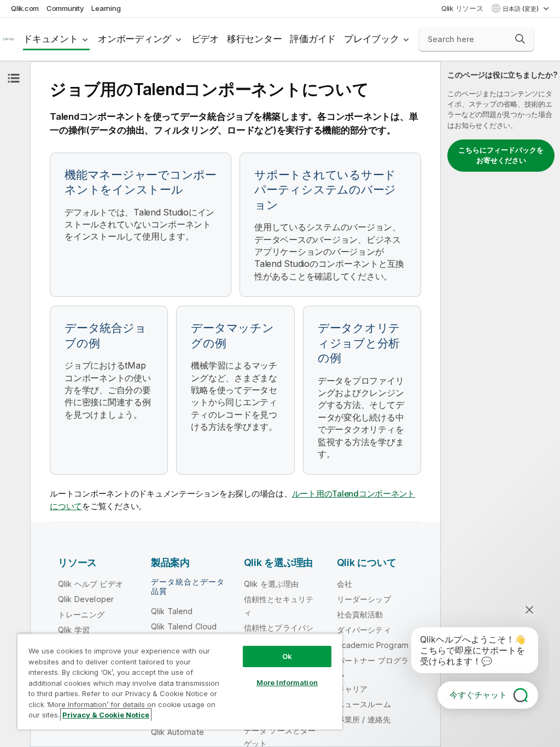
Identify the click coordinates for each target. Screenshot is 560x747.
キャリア (352, 688)
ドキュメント (50, 38)
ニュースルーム (364, 704)
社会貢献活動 (360, 614)
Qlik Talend (172, 611)
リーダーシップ (364, 599)
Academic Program (373, 645)
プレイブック (371, 38)
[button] (520, 38)
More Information (287, 682)
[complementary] (500, 404)
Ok (287, 656)
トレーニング (81, 614)
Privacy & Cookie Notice (105, 714)
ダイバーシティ (364, 629)
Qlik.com (25, 8)
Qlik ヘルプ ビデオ (90, 583)
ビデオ (205, 38)
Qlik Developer (86, 599)
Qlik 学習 (74, 629)
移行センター (254, 38)
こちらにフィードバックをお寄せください (501, 155)
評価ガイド (313, 38)
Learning (105, 8)
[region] (180, 681)
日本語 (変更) (521, 9)
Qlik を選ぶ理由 (271, 583)
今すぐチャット (478, 695)
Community (65, 8)
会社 (344, 583)
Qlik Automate (177, 732)
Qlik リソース (462, 8)
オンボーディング (134, 38)
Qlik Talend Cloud (184, 626)
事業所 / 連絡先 (363, 719)
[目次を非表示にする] (13, 78)
